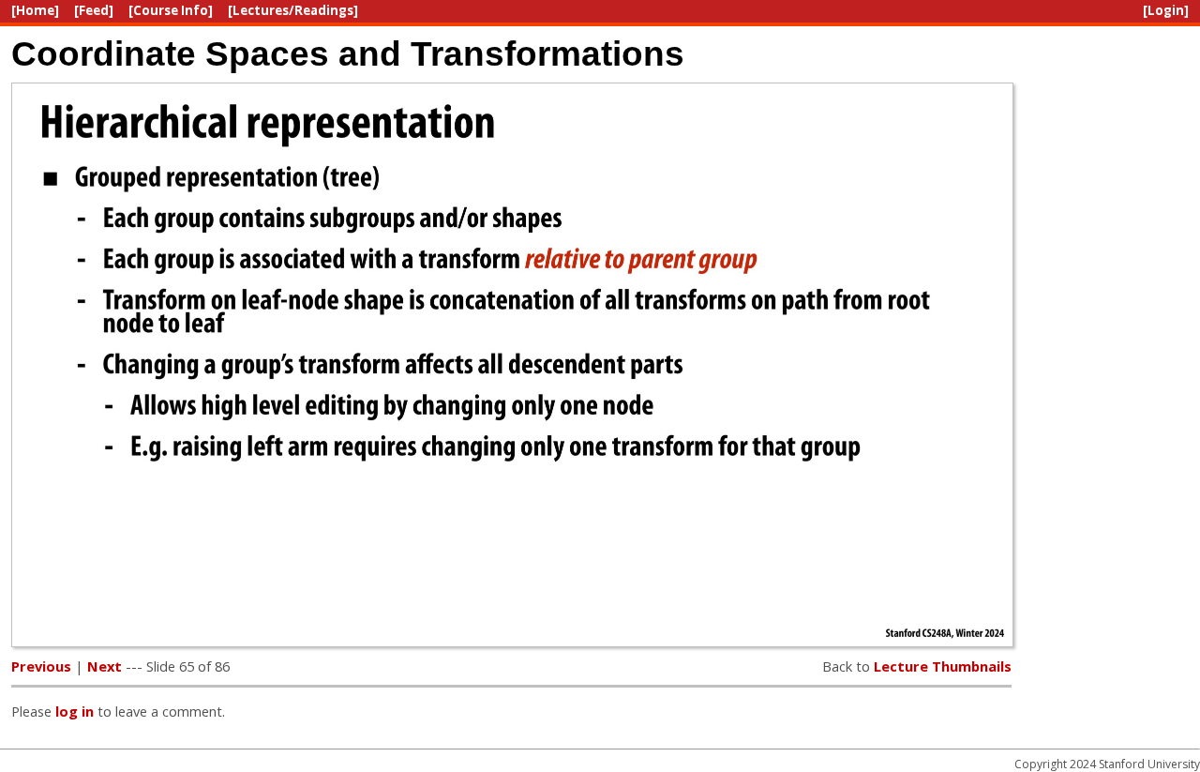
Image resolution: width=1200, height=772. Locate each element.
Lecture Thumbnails (943, 666)
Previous (41, 666)
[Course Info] (170, 10)
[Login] (1166, 10)
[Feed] (93, 10)
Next (104, 666)
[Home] (35, 10)
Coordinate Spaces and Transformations (347, 53)
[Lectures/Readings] (293, 10)
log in (74, 711)
